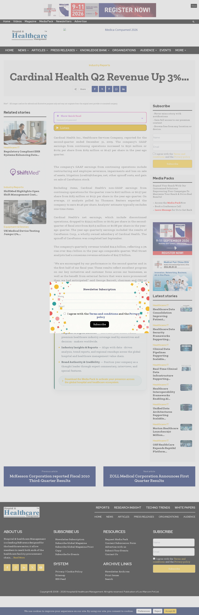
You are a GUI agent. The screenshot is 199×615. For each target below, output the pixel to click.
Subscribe (99, 324)
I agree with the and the (103, 315)
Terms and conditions (103, 313)
